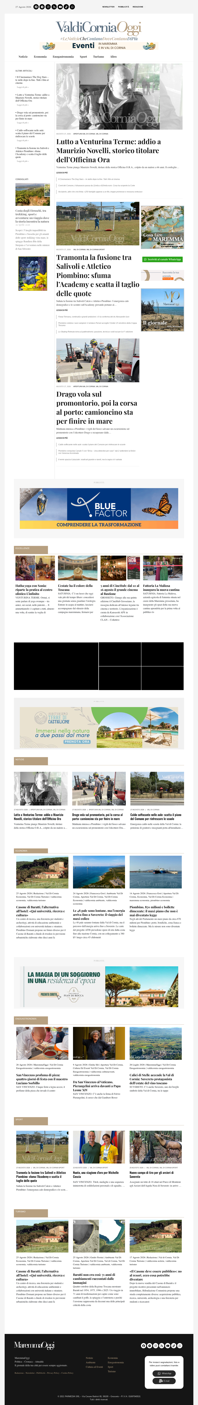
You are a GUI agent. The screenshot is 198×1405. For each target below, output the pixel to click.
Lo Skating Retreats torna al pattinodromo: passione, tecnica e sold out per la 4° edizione (95, 332)
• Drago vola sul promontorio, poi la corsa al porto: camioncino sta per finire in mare (31, 115)
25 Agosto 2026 (24, 893)
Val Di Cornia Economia (160, 896)
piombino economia (160, 900)
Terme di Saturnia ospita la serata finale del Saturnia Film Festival (120, 589)
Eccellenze (22, 548)
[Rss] (54, 6)
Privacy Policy (53, 1372)
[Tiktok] (66, 6)
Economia (40, 56)
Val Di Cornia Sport (95, 249)
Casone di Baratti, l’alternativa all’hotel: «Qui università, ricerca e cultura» (40, 911)
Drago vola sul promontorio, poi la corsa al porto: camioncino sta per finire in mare (96, 407)
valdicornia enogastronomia (47, 1068)
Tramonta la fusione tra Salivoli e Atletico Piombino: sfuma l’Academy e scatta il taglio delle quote (97, 275)
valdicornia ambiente (94, 900)
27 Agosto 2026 (21, 810)
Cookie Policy (67, 1372)
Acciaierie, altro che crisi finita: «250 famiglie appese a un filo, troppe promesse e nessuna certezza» (100, 192)
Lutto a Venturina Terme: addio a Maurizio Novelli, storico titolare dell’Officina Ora (108, 150)
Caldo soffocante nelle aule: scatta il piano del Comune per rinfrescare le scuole (91, 444)
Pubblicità (123, 7)
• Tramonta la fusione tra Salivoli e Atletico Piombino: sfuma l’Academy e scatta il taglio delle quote (32, 152)
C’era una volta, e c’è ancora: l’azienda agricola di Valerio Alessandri (35, 589)
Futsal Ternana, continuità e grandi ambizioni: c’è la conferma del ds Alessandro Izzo (93, 317)
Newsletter (108, 7)
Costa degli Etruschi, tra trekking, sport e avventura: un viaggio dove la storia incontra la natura (32, 216)
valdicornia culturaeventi (102, 1071)
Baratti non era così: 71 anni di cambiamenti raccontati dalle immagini (94, 1278)
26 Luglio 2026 (137, 1064)
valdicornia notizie (155, 1260)
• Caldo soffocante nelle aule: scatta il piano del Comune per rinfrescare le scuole (30, 133)
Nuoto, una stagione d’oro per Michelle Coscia (96, 1174)
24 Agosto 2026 (81, 893)
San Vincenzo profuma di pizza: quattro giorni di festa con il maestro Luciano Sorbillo (42, 1079)
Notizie (23, 56)
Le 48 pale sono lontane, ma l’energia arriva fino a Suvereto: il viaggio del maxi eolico (99, 914)
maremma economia (139, 900)
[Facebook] (36, 6)
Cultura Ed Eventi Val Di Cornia (88, 1068)
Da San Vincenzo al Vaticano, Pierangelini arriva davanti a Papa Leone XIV (97, 1086)
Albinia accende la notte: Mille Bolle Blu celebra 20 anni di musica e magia (76, 589)
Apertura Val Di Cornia (84, 134)
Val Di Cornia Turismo (38, 896)
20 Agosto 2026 (136, 1168)
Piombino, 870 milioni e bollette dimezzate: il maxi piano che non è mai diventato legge (154, 911)
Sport (83, 56)
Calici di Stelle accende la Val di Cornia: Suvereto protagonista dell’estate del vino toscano (152, 1079)
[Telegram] (42, 6)
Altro (113, 56)
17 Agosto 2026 (137, 1257)
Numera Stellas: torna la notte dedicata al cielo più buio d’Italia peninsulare (161, 589)
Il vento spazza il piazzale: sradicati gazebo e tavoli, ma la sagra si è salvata (90, 459)
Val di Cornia (102, 134)
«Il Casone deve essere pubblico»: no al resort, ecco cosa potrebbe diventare (156, 1275)
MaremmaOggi (41, 1064)
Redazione (138, 7)
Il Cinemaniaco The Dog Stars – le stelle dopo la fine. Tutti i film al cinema (89, 179)
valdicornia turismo (36, 900)
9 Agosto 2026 (80, 1064)
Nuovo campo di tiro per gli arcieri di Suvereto (152, 1174)
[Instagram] (48, 6)
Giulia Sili (94, 1064)
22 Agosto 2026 (80, 1168)
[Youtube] (60, 6)
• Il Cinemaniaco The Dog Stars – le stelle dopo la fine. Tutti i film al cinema (32, 79)
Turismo (98, 56)
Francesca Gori (97, 893)
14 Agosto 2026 (137, 893)
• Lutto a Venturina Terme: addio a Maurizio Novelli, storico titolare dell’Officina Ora (32, 97)
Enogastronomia (63, 56)
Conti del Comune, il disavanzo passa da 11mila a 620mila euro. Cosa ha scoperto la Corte (96, 185)
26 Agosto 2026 (24, 1064)
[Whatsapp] (72, 6)
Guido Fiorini (96, 1257)
